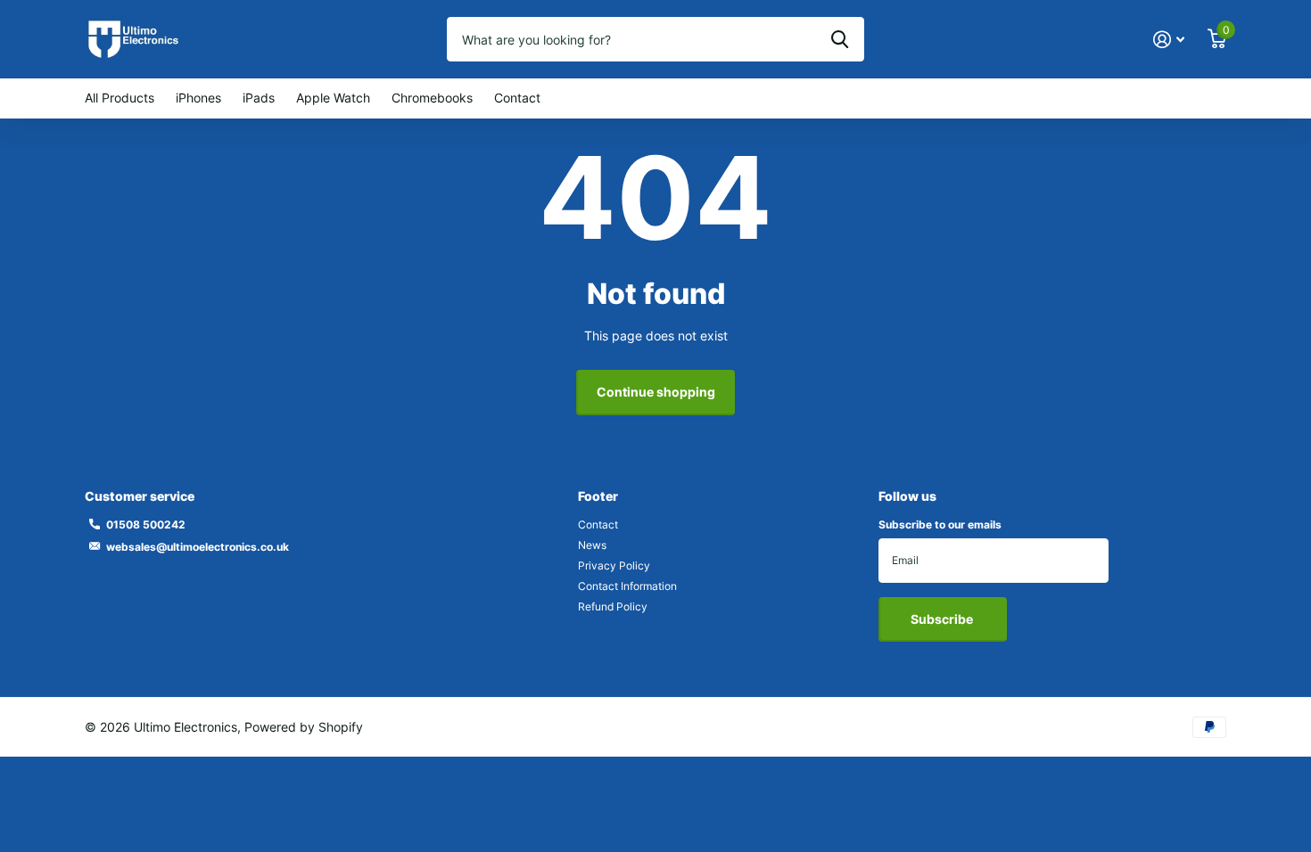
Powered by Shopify (303, 726)
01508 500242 (146, 524)
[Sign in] (1168, 40)
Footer (598, 496)
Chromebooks (432, 97)
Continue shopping (656, 391)
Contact (517, 97)
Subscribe (943, 619)
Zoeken (839, 39)
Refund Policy (612, 606)
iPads (259, 97)
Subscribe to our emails (940, 524)
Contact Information (627, 586)
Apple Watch (333, 97)
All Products (119, 97)
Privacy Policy (614, 565)
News (592, 545)
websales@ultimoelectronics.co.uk (197, 546)
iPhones (198, 97)
